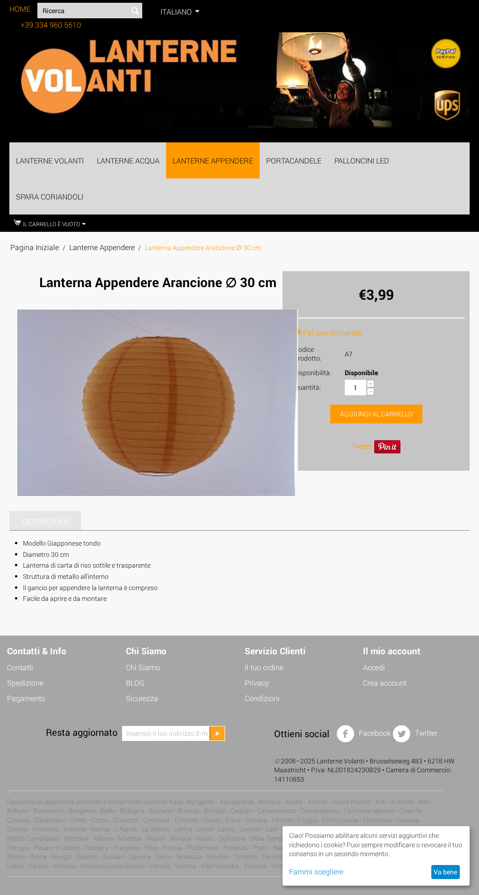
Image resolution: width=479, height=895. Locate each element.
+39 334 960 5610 (51, 25)
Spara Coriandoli (49, 196)
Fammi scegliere (316, 871)
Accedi (374, 667)
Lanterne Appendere (213, 160)
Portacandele (293, 160)
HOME (19, 9)
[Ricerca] (135, 11)
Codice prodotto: (307, 353)
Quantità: (307, 387)
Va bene (445, 871)
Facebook (374, 733)
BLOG (135, 683)
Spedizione (25, 683)
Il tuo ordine (264, 667)
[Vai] (217, 733)
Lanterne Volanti (50, 160)
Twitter (425, 733)
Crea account (384, 683)
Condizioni (262, 698)
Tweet (361, 446)
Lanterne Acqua (128, 160)
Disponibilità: (312, 372)
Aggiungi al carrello (376, 413)
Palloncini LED (361, 160)
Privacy (257, 683)
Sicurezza (142, 698)
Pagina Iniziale (34, 247)
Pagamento (26, 698)
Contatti (20, 667)
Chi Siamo (143, 667)
